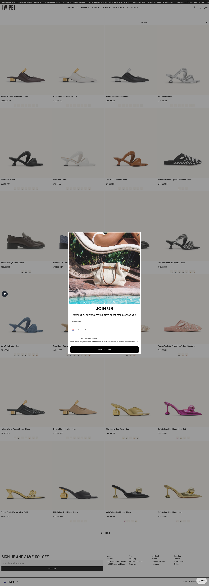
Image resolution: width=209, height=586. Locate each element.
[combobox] (75, 330)
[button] (5, 294)
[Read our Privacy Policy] (138, 342)
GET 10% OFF (104, 350)
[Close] (138, 235)
